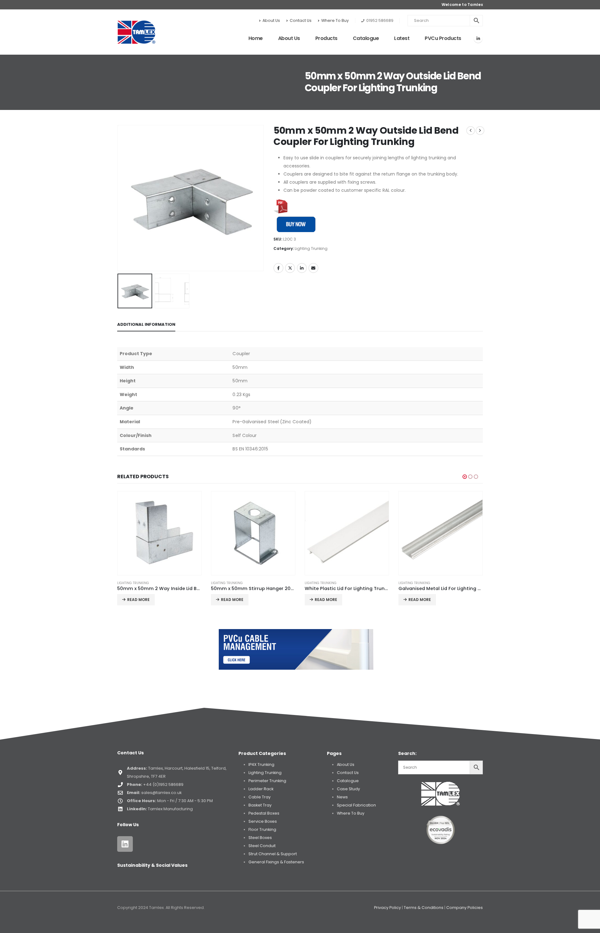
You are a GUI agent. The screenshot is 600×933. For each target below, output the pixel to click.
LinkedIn (302, 268)
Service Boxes (262, 821)
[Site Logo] (136, 32)
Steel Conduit (262, 845)
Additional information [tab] (146, 324)
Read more (138, 599)
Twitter (290, 268)
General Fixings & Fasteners (276, 862)
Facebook (278, 268)
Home (255, 38)
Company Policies (464, 907)
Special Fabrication (356, 805)
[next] (480, 130)
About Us (271, 20)
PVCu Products (443, 38)
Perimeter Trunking (267, 780)
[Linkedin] (125, 844)
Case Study (348, 789)
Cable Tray (259, 797)
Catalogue (366, 38)
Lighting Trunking (311, 248)
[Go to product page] (159, 533)
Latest (401, 38)
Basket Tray (260, 805)
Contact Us (301, 20)
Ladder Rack (260, 789)
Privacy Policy (387, 907)
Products (326, 38)
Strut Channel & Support (272, 853)
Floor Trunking (262, 829)
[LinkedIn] (478, 38)
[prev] (470, 130)
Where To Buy (335, 20)
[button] (118, 198)
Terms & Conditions (423, 907)
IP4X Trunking (261, 764)
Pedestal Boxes (263, 813)
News (342, 797)
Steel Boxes (260, 837)
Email (313, 268)
